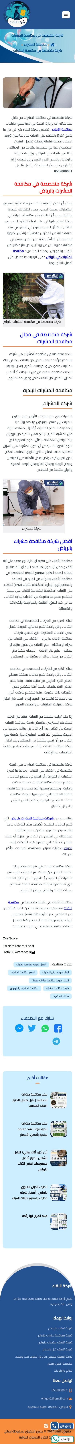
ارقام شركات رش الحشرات (55, 972)
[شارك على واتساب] (45, 1028)
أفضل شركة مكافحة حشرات (31, 964)
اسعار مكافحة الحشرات (23, 972)
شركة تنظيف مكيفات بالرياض (55, 1342)
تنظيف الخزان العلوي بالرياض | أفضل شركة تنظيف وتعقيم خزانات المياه (29, 1192)
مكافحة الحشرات (35, 45)
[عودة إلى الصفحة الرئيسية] (52, 45)
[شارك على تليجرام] (56, 1041)
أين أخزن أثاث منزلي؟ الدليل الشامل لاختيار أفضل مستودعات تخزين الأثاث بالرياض (30, 1161)
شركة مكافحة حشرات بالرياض (54, 1335)
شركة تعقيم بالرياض (60, 1328)
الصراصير (67, 848)
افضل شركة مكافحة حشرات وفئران (50, 980)
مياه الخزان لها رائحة (34, 1216)
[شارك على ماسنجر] (19, 1028)
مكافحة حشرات (61, 996)
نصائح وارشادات (63, 1370)
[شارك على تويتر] (32, 1028)
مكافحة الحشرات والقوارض (24, 988)
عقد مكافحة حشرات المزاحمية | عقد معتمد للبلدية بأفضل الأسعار (32, 1129)
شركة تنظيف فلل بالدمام (57, 1349)
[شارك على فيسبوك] (58, 1028)
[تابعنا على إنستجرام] (46, 1425)
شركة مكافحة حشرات (57, 988)
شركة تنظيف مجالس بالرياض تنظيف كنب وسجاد (43, 1356)
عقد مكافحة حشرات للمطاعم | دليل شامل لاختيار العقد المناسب (30, 1100)
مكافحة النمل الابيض (59, 1363)
